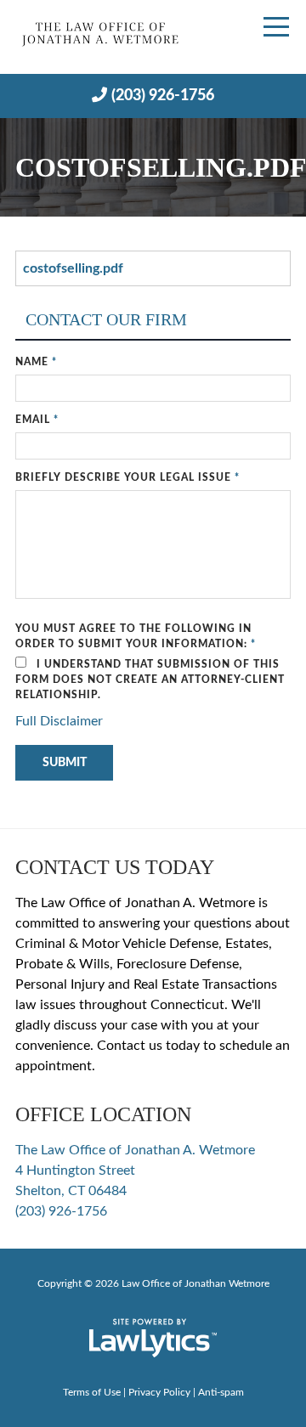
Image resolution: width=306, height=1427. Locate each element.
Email (37, 420)
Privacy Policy (159, 1392)
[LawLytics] (153, 1337)
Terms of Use (92, 1392)
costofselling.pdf (73, 268)
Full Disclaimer (59, 721)
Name (36, 362)
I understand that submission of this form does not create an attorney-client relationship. (150, 679)
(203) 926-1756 (162, 96)
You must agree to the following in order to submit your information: (135, 636)
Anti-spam (221, 1392)
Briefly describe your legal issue (127, 477)
